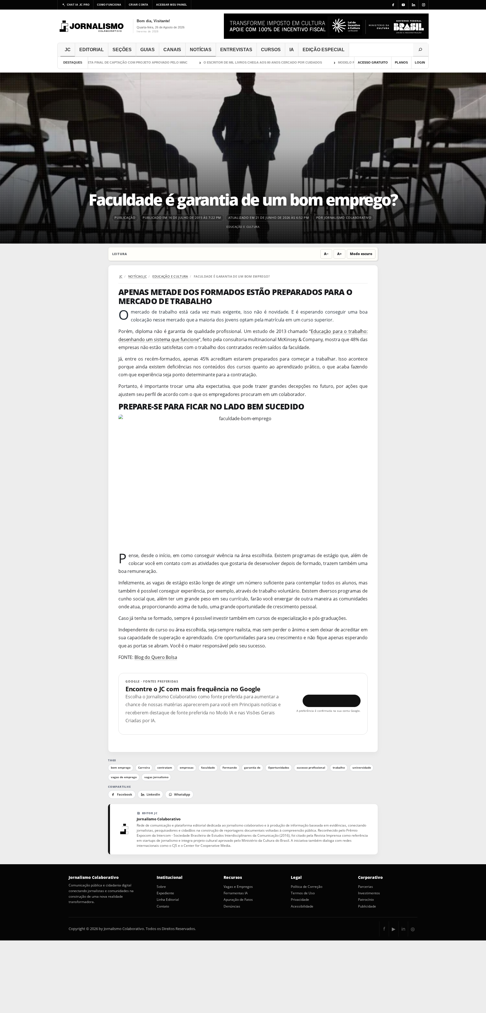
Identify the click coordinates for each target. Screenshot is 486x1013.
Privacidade (300, 899)
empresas (187, 767)
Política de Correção (306, 886)
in (403, 929)
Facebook (124, 794)
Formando (229, 767)
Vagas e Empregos (238, 886)
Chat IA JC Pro (78, 4)
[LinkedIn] (413, 5)
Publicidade (367, 906)
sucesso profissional (311, 767)
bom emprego (120, 767)
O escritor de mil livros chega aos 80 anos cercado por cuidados (244, 62)
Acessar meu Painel (171, 4)
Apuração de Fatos (238, 899)
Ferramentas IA (236, 893)
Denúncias (232, 906)
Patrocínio (366, 899)
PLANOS (401, 62)
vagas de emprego (124, 777)
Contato (163, 906)
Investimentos (369, 893)
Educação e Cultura (242, 227)
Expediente (165, 893)
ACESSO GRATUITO (373, 62)
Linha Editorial (168, 899)
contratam (164, 767)
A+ (339, 253)
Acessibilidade (302, 906)
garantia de (252, 767)
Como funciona (109, 4)
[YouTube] (403, 5)
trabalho (339, 767)
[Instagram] (423, 5)
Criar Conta (138, 4)
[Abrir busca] (420, 50)
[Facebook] (393, 5)
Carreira (144, 767)
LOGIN (420, 62)
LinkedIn (153, 794)
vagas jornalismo (156, 777)
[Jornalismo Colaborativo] (91, 26)
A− (326, 253)
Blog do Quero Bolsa (155, 657)
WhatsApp (182, 794)
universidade (361, 767)
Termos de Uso (303, 893)
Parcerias (365, 886)
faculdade (208, 767)
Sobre (161, 886)
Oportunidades (278, 767)
